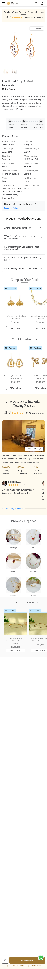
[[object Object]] (5, 960)
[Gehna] (15, 3)
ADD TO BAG (15, 328)
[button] (23, 228)
